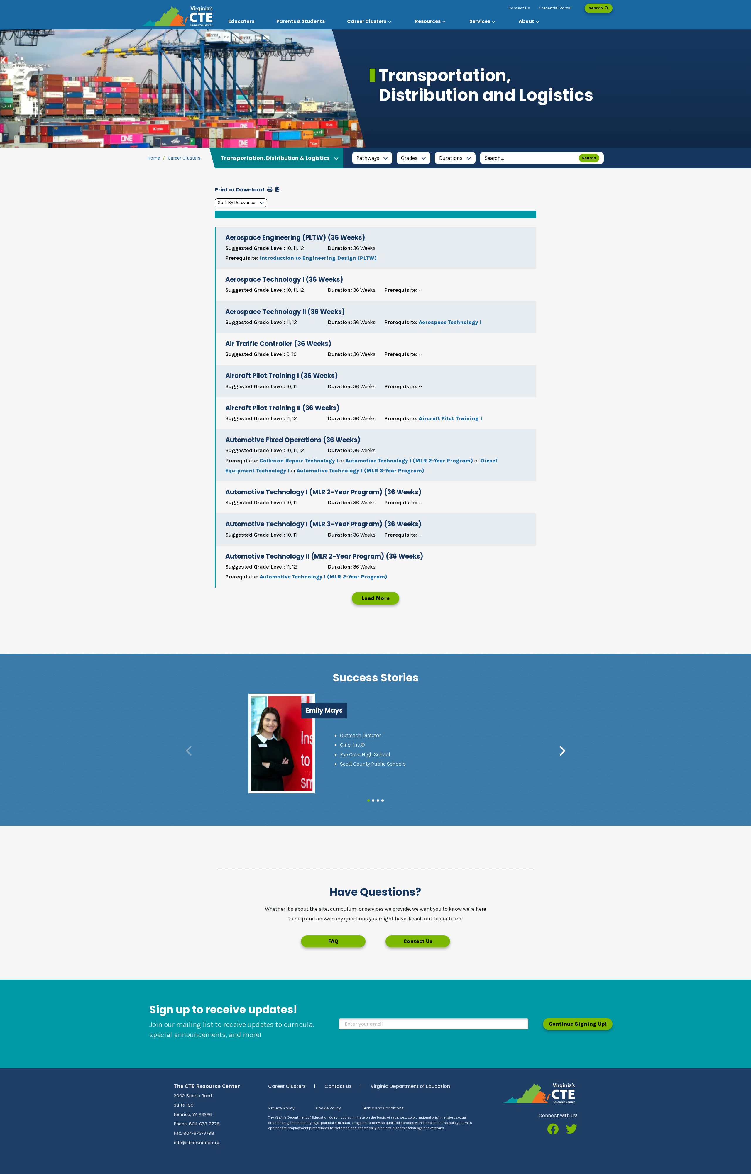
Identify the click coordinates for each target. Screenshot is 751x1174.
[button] (370, 21)
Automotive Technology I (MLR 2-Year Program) (409, 460)
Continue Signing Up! (578, 1024)
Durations (451, 158)
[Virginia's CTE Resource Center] (538, 1093)
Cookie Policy (328, 1108)
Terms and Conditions (383, 1108)
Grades (409, 158)
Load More (375, 598)
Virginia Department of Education (410, 1086)
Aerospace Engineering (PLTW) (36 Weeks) (295, 237)
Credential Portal (555, 8)
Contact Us (519, 8)
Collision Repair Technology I (299, 460)
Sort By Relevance (236, 202)
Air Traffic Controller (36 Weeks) (278, 343)
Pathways (367, 158)
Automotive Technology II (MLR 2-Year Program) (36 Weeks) (324, 556)
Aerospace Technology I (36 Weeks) (284, 279)
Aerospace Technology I (450, 322)
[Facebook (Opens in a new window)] (553, 1130)
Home (153, 158)
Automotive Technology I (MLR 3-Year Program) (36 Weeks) (323, 524)
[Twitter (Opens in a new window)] (571, 1130)
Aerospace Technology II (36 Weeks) (285, 311)
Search (596, 8)
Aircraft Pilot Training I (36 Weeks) (281, 375)
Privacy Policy (281, 1108)
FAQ (333, 941)
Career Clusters (184, 158)
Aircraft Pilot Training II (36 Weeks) (282, 408)
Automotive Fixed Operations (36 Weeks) (293, 440)
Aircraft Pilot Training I (450, 418)
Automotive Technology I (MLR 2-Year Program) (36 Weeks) (323, 492)
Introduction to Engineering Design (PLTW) (318, 258)
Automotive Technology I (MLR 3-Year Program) (360, 470)
